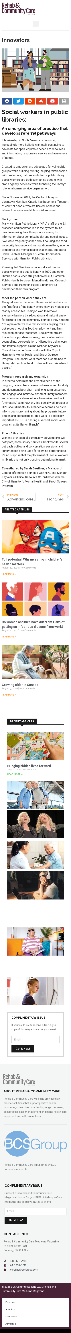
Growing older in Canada (20, 685)
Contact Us (11, 1316)
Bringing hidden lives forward (29, 766)
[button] (36, 24)
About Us (10, 1309)
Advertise (10, 1323)
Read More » (9, 574)
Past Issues (11, 1302)
